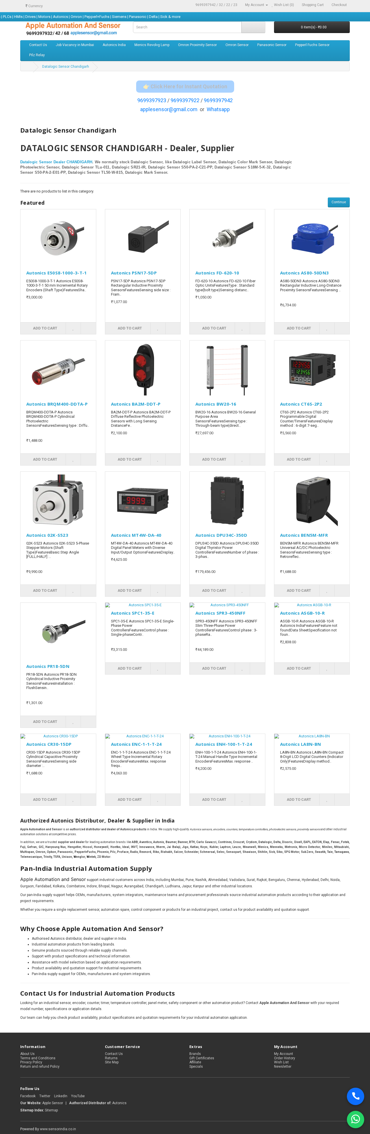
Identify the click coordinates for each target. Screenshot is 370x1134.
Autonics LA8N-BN (300, 744)
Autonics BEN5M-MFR (304, 535)
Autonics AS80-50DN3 (304, 273)
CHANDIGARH (79, 162)
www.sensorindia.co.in (58, 1129)
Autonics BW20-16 (215, 404)
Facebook (28, 1096)
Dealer (59, 162)
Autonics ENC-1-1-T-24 (136, 744)
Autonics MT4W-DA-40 (136, 535)
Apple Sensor (53, 1103)
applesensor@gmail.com (168, 109)
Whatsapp (218, 109)
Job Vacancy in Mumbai (75, 45)
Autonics (119, 1103)
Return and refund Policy (40, 1067)
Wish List (281, 1062)
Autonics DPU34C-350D (221, 535)
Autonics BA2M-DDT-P (136, 404)
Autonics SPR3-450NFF (220, 613)
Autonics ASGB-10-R (302, 613)
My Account (283, 1054)
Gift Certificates (201, 1058)
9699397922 (185, 100)
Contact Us (38, 45)
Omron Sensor (237, 45)
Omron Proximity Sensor (197, 45)
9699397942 (218, 100)
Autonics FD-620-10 (217, 273)
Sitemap (51, 1110)
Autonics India (114, 45)
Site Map (112, 1062)
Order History (284, 1058)
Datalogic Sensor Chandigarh (65, 67)
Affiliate (195, 1062)
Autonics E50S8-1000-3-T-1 (56, 273)
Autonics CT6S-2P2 (301, 404)
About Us (27, 1054)
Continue (339, 202)
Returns (111, 1058)
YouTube (78, 1096)
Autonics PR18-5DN (47, 666)
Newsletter (282, 1067)
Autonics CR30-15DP (48, 744)
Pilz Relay (37, 55)
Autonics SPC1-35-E (132, 613)
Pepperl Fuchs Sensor (312, 45)
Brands (195, 1054)
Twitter (44, 1096)
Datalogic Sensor (36, 162)
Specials (196, 1067)
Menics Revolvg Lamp (151, 45)
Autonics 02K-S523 (47, 535)
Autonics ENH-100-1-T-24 (223, 744)
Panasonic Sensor (271, 45)
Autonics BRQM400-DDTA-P (57, 404)
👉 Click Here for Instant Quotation (185, 86)
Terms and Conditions (38, 1058)
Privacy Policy (31, 1062)
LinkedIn (60, 1096)
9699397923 (151, 100)
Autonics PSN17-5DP (134, 273)
